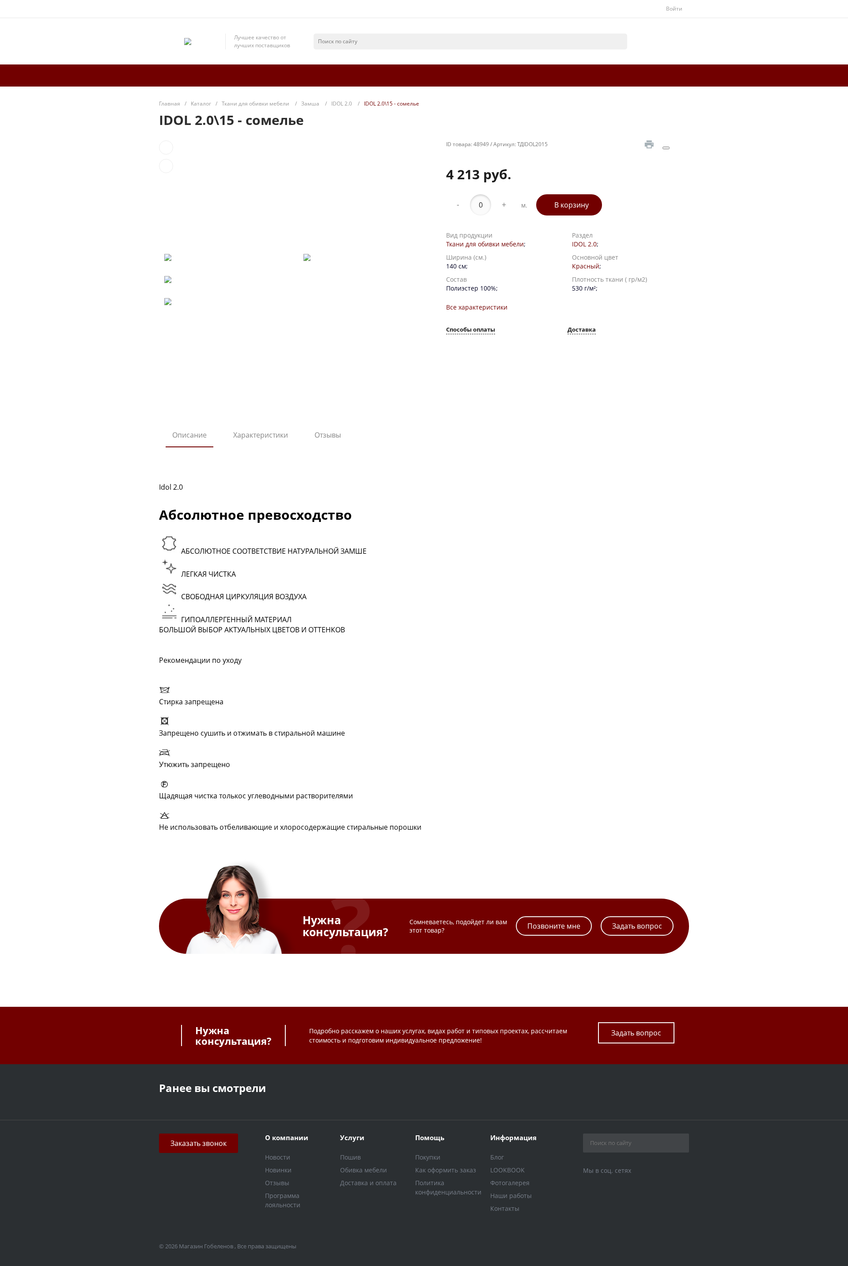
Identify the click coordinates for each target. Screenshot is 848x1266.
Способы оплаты (470, 330)
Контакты (504, 1208)
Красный (585, 266)
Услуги (352, 1137)
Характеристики (260, 435)
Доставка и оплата (368, 1183)
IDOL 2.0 (584, 244)
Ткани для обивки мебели (485, 244)
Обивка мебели (363, 1170)
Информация (513, 1137)
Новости (277, 1157)
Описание (189, 435)
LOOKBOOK (507, 1170)
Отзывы (327, 435)
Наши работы (511, 1195)
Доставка (582, 330)
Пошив (350, 1157)
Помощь (429, 1137)
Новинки (278, 1170)
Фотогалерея (510, 1183)
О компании (286, 1137)
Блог (497, 1157)
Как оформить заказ (445, 1170)
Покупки (427, 1157)
